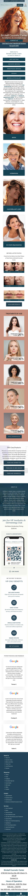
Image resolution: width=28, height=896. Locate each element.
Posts (6, 776)
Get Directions (8, 799)
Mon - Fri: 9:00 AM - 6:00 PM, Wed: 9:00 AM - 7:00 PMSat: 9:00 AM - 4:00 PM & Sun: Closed (14, 886)
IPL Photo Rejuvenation (10, 825)
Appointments (8, 795)
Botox (6, 810)
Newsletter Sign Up (9, 780)
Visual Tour (8, 764)
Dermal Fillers (8, 818)
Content (7, 789)
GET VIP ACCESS (14, 646)
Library (7, 774)
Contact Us (14, 878)
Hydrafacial (8, 822)
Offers (6, 787)
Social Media (8, 783)
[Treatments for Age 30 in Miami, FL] (14, 350)
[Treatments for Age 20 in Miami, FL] (14, 326)
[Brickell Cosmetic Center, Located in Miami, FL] (14, 22)
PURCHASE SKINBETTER (14, 462)
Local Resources (9, 766)
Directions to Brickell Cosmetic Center (13, 801)
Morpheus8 (8, 829)
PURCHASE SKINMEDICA (14, 473)
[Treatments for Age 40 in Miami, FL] (14, 374)
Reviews (7, 768)
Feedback (7, 778)
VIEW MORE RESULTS (14, 304)
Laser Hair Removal (9, 827)
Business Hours (8, 797)
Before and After (9, 762)
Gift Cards (7, 785)
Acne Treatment (9, 808)
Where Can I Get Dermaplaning (12, 820)
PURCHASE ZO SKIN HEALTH (14, 468)
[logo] (6, 3)
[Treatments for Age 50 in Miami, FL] (14, 399)
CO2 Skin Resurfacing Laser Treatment (14, 816)
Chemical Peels (8, 812)
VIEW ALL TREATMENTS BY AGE (14, 436)
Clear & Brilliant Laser (10, 814)
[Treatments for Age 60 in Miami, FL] (14, 423)
